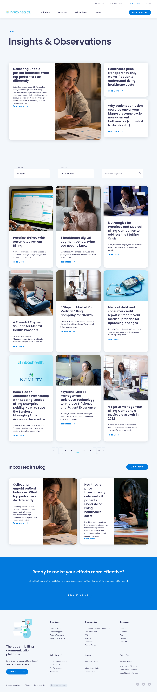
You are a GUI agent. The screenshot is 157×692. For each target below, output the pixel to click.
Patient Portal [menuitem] (90, 645)
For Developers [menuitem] (56, 668)
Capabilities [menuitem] (91, 622)
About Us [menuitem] (123, 628)
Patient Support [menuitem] (56, 632)
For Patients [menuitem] (54, 671)
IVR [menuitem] (86, 635)
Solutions (45, 12)
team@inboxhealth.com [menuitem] (129, 673)
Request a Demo (78, 595)
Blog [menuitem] (87, 665)
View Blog (137, 467)
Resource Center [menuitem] (91, 661)
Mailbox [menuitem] (88, 638)
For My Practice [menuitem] (56, 665)
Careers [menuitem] (123, 638)
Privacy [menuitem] (27, 685)
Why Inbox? (81, 12)
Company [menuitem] (125, 622)
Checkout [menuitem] (88, 642)
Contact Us (140, 12)
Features (62, 12)
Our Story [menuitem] (123, 632)
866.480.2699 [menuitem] (134, 3)
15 (99, 450)
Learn (98, 12)
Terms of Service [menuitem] (39, 685)
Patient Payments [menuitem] (57, 635)
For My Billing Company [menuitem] (59, 661)
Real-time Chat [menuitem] (91, 632)
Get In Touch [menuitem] (125, 655)
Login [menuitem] (148, 3)
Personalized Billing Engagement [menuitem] (98, 628)
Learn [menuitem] (88, 655)
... (61, 450)
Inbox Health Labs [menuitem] (92, 668)
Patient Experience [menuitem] (57, 638)
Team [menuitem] (122, 635)
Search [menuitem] (100, 3)
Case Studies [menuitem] (90, 671)
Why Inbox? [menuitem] (56, 655)
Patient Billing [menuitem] (55, 628)
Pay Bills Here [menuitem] (116, 3)
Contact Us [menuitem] (124, 642)
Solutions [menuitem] (54, 622)
